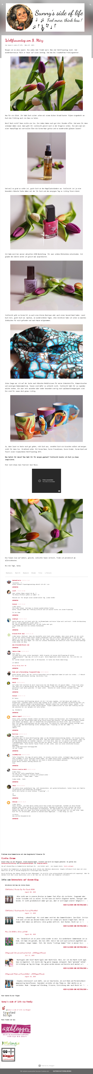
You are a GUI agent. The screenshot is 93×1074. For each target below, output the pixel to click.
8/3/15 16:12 (26, 716)
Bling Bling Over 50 (19, 665)
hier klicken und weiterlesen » (75, 905)
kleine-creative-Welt (19, 769)
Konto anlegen (68, 866)
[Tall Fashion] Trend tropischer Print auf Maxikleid (21, 910)
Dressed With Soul (18, 633)
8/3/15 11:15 (21, 695)
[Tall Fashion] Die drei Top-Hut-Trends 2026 (20, 889)
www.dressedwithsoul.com (20, 645)
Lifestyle (48, 573)
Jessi (14, 785)
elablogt (15, 619)
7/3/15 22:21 (25, 651)
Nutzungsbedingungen (26, 863)
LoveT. (14, 590)
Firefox (4, 858)
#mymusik (26, 573)
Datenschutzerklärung (8, 863)
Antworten (15, 587)
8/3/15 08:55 (44, 672)
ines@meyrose (16, 754)
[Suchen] (90, 5)
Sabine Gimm (16, 651)
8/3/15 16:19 (23, 734)
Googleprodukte (42, 863)
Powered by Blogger (47, 1065)
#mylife (17, 573)
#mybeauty (9, 573)
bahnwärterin (16, 580)
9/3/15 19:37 (22, 801)
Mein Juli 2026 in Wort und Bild (16, 932)
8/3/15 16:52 (31, 769)
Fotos (40, 573)
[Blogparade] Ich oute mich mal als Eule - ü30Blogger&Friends (25, 953)
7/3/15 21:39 (29, 633)
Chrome (12, 858)
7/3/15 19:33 (21, 604)
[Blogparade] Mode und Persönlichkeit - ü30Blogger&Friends (25, 974)
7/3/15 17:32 (25, 580)
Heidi (14, 682)
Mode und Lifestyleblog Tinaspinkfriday (26, 672)
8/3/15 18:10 (20, 785)
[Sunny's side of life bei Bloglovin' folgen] (3, 1010)
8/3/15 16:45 (25, 754)
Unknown (14, 802)
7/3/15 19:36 (23, 618)
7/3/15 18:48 (21, 590)
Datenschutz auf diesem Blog (24, 880)
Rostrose (15, 734)
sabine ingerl (17, 716)
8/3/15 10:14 (20, 682)
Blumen (34, 573)
